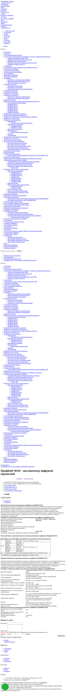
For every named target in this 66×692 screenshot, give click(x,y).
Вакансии (7, 35)
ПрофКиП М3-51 (13, 104)
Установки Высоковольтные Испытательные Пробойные (24, 215)
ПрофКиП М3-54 (13, 106)
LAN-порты (7, 52)
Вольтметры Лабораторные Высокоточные (20, 166)
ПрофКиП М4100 (16, 126)
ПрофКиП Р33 (15, 177)
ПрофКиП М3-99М (13, 112)
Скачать (6, 650)
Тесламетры (7, 229)
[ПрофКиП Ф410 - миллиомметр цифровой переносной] (17, 466)
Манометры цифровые (10, 194)
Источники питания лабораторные (14, 141)
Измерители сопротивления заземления (15, 137)
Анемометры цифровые (11, 69)
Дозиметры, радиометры (11, 93)
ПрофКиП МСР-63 (16, 175)
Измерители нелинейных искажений (15, 113)
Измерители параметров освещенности (15, 115)
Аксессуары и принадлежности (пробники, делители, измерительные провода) (27, 56)
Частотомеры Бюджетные (15, 237)
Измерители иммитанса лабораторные (19, 96)
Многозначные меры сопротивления (18, 184)
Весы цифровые (9, 73)
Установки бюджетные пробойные (18, 212)
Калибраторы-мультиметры (12, 151)
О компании (7, 32)
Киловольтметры (9, 152)
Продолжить (61, 635)
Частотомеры (8, 235)
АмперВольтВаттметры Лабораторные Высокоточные (23, 161)
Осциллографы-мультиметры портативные (16, 205)
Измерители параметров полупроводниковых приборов (20, 117)
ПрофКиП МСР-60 (16, 174)
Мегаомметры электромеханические (21, 123)
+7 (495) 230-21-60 (9, 31)
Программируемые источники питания (19, 149)
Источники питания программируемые (19, 146)
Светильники (8, 220)
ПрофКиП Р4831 (16, 180)
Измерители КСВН (9, 100)
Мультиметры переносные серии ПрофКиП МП (22, 200)
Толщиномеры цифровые (11, 232)
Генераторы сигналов (10, 84)
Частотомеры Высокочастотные (17, 238)
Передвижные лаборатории (12, 206)
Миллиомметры (12, 130)
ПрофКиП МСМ (16, 172)
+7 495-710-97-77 (6, 3)
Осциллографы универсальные (13, 201)
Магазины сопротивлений (15, 171)
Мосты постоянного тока (15, 189)
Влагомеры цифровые (10, 76)
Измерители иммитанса (11, 95)
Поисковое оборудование (11, 209)
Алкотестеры (8, 66)
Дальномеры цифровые (11, 90)
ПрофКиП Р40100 (16, 178)
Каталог (6, 660)
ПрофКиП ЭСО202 (16, 127)
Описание (7, 500)
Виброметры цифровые (11, 75)
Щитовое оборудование (11, 246)
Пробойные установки (10, 211)
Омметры (10, 134)
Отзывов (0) (7, 502)
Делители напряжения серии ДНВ (18, 58)
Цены (5, 38)
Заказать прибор (5, 497)
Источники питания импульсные (17, 143)
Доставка (7, 40)
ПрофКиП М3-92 (13, 109)
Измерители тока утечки (11, 138)
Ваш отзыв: (4, 631)
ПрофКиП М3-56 (13, 107)
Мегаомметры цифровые (15, 129)
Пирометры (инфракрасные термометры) (16, 208)
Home (5, 46)
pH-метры (7, 53)
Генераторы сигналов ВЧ (15, 86)
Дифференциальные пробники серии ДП (20, 59)
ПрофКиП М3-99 (13, 110)
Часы (5, 243)
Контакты (7, 43)
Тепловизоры (8, 226)
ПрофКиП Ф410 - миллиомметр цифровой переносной (20, 260)
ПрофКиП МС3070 (16, 186)
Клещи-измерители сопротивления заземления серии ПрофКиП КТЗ (28, 155)
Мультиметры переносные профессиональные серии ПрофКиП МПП (28, 198)
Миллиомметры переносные (19, 132)
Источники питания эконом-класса (18, 147)
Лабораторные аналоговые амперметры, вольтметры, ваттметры (23, 158)
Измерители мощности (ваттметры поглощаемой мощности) (22, 101)
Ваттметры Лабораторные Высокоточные (20, 164)
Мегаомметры (12, 121)
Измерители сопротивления (12, 120)
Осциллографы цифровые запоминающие (16, 203)
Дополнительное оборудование (17, 103)
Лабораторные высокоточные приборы (15, 160)
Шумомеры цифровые (10, 245)
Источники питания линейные (17, 144)
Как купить (7, 41)
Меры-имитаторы (13, 183)
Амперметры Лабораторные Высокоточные (20, 163)
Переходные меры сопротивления (18, 191)
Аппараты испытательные (12, 70)
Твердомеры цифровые (11, 225)
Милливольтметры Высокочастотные (18, 81)
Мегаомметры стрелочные (15, 124)
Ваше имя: (4, 623)
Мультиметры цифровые (11, 197)
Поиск (19, 251)
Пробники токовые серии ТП (16, 64)
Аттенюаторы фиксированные (13, 72)
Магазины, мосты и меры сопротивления (16, 169)
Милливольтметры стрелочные (17, 83)
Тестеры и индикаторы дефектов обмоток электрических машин (23, 231)
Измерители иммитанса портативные (19, 98)
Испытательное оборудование (13, 140)
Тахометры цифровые (10, 223)
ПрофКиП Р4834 (16, 181)
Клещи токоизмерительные (12, 154)
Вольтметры (7, 78)
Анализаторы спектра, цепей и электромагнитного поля (20, 67)
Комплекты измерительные (12, 157)
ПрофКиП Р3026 (16, 188)
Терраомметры (12, 135)
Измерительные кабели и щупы (17, 61)
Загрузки (6, 37)
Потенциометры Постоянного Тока (18, 192)
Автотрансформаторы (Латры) (13, 55)
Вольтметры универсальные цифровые (19, 80)
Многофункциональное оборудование (15, 195)
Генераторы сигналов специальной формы (20, 89)
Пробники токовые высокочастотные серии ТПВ (22, 63)
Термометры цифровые (11, 228)
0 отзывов (19, 478)
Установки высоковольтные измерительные (20, 214)
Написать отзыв (28, 478)
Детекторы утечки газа (11, 92)
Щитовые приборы (9, 248)
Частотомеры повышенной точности (18, 240)
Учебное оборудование (11, 234)
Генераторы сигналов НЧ (15, 87)
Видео (6, 34)
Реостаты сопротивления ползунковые (15, 218)
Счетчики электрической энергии (14, 221)
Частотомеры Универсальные (16, 242)
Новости (6, 668)
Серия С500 (14, 167)
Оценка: (3, 634)
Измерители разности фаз (11, 118)
